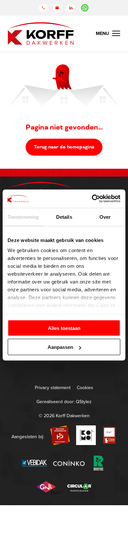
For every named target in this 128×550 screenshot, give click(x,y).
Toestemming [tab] (23, 216)
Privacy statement (53, 387)
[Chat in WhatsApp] (84, 8)
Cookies (85, 387)
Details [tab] (64, 216)
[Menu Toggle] (108, 33)
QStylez (84, 401)
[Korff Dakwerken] (41, 33)
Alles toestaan (64, 328)
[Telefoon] (43, 8)
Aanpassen (60, 347)
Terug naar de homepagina (64, 147)
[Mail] (57, 8)
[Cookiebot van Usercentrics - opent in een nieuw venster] (92, 199)
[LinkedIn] (71, 8)
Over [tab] (105, 216)
